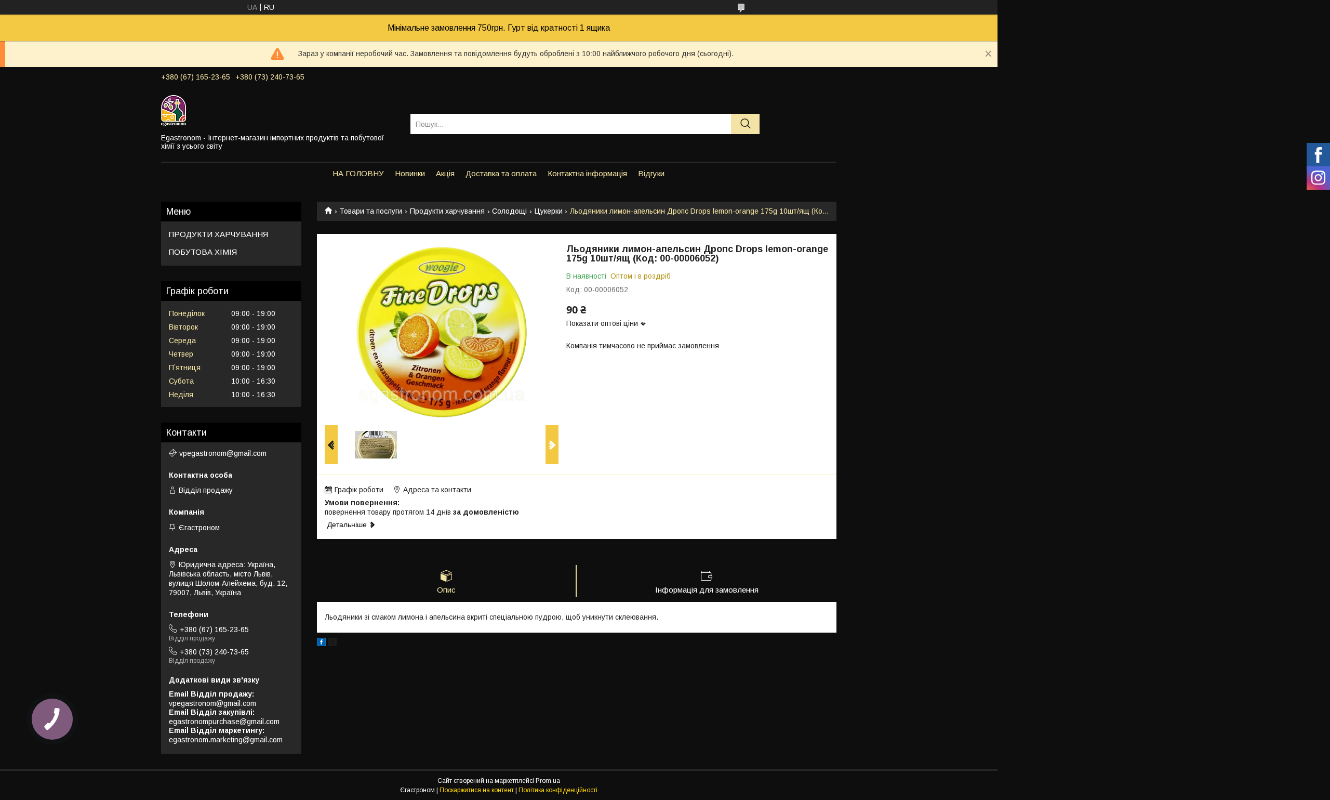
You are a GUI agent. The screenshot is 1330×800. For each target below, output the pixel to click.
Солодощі (509, 211)
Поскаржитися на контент (477, 790)
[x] (332, 643)
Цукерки (549, 211)
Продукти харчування (447, 211)
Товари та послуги (370, 211)
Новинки (410, 173)
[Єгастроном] (279, 110)
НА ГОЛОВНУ (358, 173)
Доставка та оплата (501, 173)
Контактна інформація (587, 173)
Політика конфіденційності (557, 790)
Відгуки (651, 173)
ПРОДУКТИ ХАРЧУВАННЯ (218, 234)
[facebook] (321, 643)
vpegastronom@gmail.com (223, 453)
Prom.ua (548, 780)
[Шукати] (745, 124)
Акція (445, 173)
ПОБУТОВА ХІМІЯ (203, 251)
